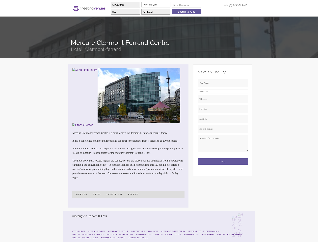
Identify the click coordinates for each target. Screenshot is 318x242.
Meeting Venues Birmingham (203, 231)
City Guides (78, 231)
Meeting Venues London (144, 231)
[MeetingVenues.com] (89, 8)
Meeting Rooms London (168, 234)
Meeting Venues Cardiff (119, 234)
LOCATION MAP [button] (114, 194)
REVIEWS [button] (133, 194)
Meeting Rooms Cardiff (85, 238)
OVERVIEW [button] (81, 194)
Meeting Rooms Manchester (199, 234)
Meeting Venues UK (118, 231)
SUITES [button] (97, 194)
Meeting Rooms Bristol (230, 234)
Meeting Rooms (144, 234)
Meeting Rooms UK (138, 238)
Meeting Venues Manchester (88, 234)
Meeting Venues (96, 231)
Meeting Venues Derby (173, 231)
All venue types (150, 4)
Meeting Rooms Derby (113, 238)
